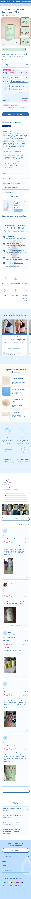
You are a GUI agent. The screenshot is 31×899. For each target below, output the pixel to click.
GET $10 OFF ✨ (16, 850)
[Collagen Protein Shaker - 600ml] (6, 87)
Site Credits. (18, 885)
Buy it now (15, 118)
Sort (16, 524)
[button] (8, 15)
